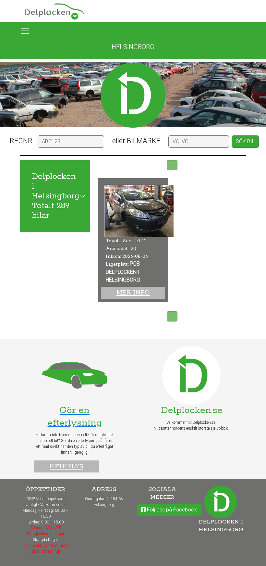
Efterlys (66, 466)
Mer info (133, 293)
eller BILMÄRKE (136, 141)
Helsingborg (133, 47)
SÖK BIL (245, 141)
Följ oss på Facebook (171, 510)
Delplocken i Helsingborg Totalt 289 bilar (55, 196)
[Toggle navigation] (25, 31)
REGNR (21, 141)
